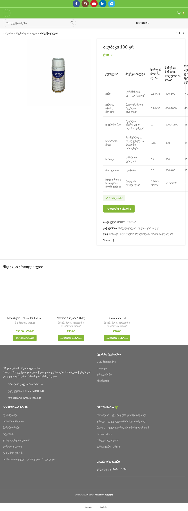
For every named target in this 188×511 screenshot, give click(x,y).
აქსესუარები (104, 374)
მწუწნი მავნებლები (162, 233)
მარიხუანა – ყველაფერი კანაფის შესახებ (122, 414)
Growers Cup (104, 433)
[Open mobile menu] (6, 13)
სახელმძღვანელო (108, 440)
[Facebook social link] (76, 3)
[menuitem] (87, 507)
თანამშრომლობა (13, 421)
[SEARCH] (72, 23)
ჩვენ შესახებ (10, 414)
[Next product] (183, 33)
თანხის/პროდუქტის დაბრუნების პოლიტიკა (29, 459)
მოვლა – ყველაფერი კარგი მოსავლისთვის (123, 427)
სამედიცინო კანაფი (108, 446)
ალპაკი (113, 233)
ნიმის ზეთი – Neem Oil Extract (24, 318)
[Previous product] (176, 33)
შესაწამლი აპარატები (71, 322)
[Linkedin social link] (102, 3)
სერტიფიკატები (12, 446)
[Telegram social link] (111, 3)
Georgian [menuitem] (89, 507)
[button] (71, 338)
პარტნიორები (11, 427)
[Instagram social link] (85, 3)
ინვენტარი (103, 380)
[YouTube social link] (94, 3)
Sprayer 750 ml (117, 318)
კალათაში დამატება (119, 208)
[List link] (47, 384)
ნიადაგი (102, 368)
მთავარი (8, 33)
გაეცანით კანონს (13, 452)
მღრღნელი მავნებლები (134, 233)
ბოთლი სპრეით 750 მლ (71, 318)
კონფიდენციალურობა (16, 440)
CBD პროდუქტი (106, 361)
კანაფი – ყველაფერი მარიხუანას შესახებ (121, 421)
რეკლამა (8, 433)
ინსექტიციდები (49, 33)
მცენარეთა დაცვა (26, 33)
